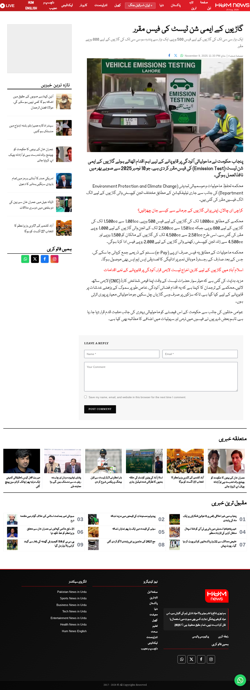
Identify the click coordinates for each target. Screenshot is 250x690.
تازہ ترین (154, 598)
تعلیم (155, 626)
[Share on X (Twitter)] (176, 55)
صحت (154, 632)
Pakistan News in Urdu (72, 591)
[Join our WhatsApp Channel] (240, 680)
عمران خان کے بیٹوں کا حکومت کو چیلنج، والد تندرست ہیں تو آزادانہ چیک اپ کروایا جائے (30, 155)
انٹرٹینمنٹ (101, 5)
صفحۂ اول (152, 592)
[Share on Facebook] (169, 55)
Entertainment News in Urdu (69, 618)
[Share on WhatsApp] (182, 55)
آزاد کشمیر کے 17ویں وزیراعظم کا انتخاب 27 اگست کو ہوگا (33, 228)
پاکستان (175, 5)
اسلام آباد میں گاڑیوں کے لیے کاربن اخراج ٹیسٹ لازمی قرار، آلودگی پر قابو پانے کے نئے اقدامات (173, 270)
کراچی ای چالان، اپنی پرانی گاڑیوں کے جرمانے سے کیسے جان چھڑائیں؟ (190, 210)
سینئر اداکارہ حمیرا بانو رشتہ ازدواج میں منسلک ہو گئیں (31, 128)
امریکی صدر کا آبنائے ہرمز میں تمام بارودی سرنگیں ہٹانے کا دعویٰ (32, 181)
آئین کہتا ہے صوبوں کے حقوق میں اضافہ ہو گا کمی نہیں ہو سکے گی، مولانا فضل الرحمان (33, 102)
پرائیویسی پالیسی (200, 636)
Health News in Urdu (73, 624)
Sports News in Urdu (73, 598)
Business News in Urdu (71, 605)
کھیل (117, 5)
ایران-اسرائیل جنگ (139, 5)
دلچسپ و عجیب (149, 649)
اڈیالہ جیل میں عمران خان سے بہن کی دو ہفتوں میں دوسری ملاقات (31, 205)
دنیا (162, 5)
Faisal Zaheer (236, 56)
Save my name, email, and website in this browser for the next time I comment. (137, 397)
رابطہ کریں (223, 636)
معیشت (154, 615)
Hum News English (74, 631)
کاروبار (83, 5)
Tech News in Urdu (74, 611)
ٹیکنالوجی (67, 5)
